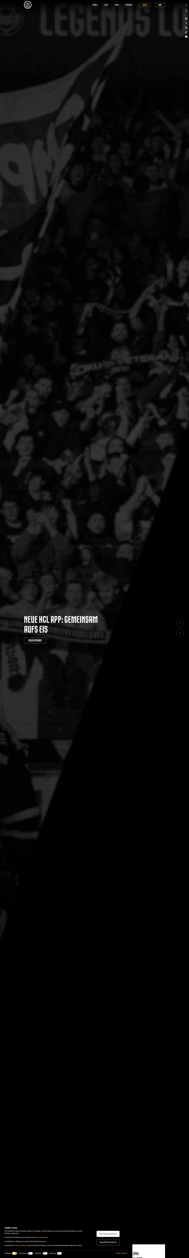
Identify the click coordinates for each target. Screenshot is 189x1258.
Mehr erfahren (35, 640)
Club (106, 5)
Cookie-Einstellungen (21, 1245)
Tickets (145, 5)
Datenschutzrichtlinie (41, 1237)
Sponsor (129, 5)
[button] (180, 623)
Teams (94, 5)
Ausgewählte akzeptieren (108, 1242)
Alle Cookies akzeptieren (108, 1234)
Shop (160, 5)
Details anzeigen (121, 1253)
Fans (116, 5)
